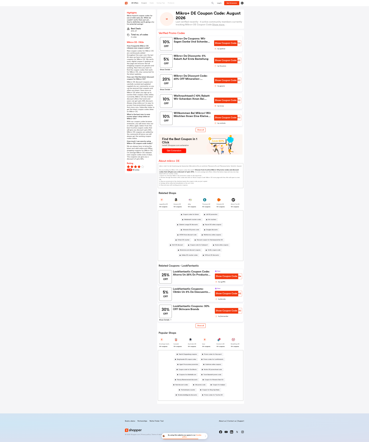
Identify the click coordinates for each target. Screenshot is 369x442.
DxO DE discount (177, 245)
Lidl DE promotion (211, 214)
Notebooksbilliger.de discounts (187, 395)
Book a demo (130, 421)
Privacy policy (146, 434)
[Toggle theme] (242, 3)
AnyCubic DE (192, 344)
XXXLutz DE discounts (212, 255)
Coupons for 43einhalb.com (187, 374)
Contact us (232, 421)
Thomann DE (206, 204)
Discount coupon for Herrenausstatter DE (210, 240)
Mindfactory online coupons (212, 234)
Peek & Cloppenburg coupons (188, 354)
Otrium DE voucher (183, 240)
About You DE (235, 204)
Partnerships (142, 421)
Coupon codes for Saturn (191, 214)
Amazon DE (177, 204)
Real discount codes (181, 384)
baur (203, 344)
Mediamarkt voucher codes (192, 219)
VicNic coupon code (214, 250)
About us (222, 421)
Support (241, 421)
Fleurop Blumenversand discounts (187, 379)
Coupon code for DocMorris (188, 369)
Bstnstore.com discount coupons (190, 250)
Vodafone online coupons (213, 364)
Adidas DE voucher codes (190, 255)
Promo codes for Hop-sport (213, 354)
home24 (176, 344)
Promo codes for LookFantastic (213, 359)
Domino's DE (220, 344)
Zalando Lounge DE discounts (188, 224)
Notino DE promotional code (213, 369)
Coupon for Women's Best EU (214, 379)
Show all (200, 130)
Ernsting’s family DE (165, 344)
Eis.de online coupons (221, 245)
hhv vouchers (212, 219)
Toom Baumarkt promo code (212, 374)
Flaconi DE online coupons (213, 224)
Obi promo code (200, 384)
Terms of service (157, 434)
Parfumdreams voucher (188, 390)
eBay (189, 204)
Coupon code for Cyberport (199, 245)
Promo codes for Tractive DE (213, 395)
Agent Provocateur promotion (188, 364)
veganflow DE (163, 204)
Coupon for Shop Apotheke (210, 390)
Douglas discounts (212, 229)
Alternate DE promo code (191, 229)
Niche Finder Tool (156, 421)
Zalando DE (220, 204)
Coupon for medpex (219, 384)
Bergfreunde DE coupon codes (186, 359)
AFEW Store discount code (187, 234)
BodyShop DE (235, 344)
